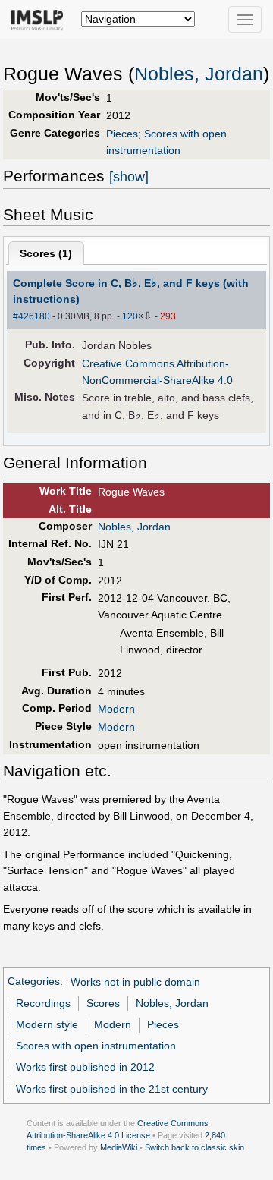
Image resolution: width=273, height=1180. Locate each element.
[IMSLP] (40, 19)
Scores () (46, 253)
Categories (34, 982)
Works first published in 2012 (85, 1067)
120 (130, 316)
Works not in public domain (135, 982)
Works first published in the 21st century (112, 1089)
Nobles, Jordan (198, 74)
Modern (116, 709)
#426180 (31, 316)
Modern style (47, 1024)
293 (168, 316)
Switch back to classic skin (194, 1147)
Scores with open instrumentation (96, 1046)
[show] (129, 176)
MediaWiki (118, 1147)
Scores (103, 1003)
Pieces (122, 133)
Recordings (43, 1003)
